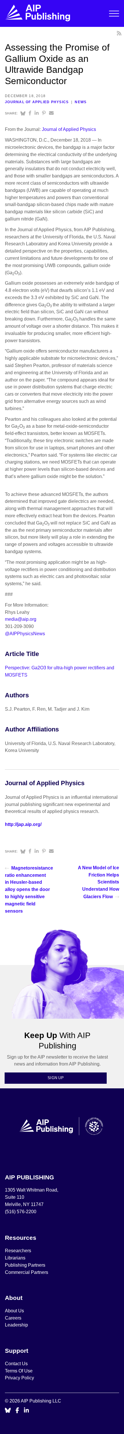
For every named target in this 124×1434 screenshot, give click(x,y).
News (81, 102)
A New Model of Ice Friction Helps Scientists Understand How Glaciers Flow (98, 882)
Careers (13, 1318)
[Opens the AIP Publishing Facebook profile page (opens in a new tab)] (17, 1411)
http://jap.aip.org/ (23, 824)
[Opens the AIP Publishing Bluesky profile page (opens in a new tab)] (8, 1411)
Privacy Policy (19, 1377)
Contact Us (16, 1363)
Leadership (16, 1324)
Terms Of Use (19, 1370)
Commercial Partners (26, 1272)
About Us (14, 1310)
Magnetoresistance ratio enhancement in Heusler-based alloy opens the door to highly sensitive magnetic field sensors (29, 890)
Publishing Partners (25, 1265)
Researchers (18, 1250)
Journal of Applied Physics (37, 102)
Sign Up (56, 1078)
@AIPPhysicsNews (25, 633)
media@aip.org (20, 619)
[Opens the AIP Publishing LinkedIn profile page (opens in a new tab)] (26, 1411)
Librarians (15, 1257)
